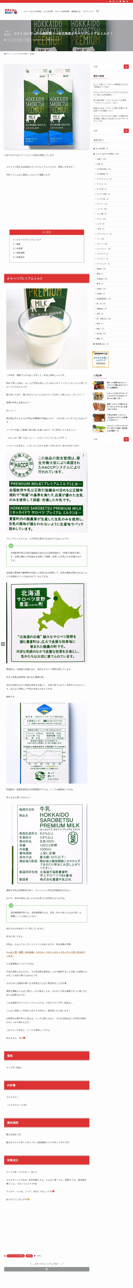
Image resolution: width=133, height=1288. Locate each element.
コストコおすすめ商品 (15, 40)
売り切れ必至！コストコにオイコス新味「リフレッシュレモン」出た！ (109, 101)
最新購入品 (102, 344)
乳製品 (28, 40)
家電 (100, 284)
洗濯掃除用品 (104, 299)
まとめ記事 (102, 148)
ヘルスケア (102, 254)
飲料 (100, 329)
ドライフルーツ (104, 234)
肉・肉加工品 (104, 319)
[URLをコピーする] (46, 1269)
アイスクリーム (104, 179)
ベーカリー (102, 259)
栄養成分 (20, 257)
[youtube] (123, 1)
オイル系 (102, 189)
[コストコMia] (10, 11)
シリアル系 (102, 199)
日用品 (101, 289)
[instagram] (113, 1)
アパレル (102, 184)
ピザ (101, 224)
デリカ (101, 219)
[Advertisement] (46, 203)
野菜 (100, 324)
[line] (120, 1)
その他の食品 (104, 169)
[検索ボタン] (97, 11)
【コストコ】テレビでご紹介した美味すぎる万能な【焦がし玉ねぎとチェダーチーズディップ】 (110, 118)
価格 (18, 244)
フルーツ (102, 244)
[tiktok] (117, 1)
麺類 (100, 339)
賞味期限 (20, 253)
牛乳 (39, 1256)
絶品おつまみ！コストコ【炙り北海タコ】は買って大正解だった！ (110, 109)
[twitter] (110, 1)
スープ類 (102, 214)
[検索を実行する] (126, 66)
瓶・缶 (101, 304)
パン (100, 239)
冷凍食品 (102, 279)
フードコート (104, 249)
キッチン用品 (103, 194)
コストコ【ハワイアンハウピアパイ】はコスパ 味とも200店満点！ (110, 93)
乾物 (100, 274)
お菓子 (101, 159)
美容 (100, 314)
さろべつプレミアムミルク (28, 240)
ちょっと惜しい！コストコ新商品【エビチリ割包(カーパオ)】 (110, 85)
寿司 (101, 229)
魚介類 (101, 334)
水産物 (101, 294)
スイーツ (102, 204)
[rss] (127, 1)
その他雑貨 (102, 174)
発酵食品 (102, 309)
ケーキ (102, 209)
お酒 (100, 164)
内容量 (19, 248)
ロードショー (103, 264)
